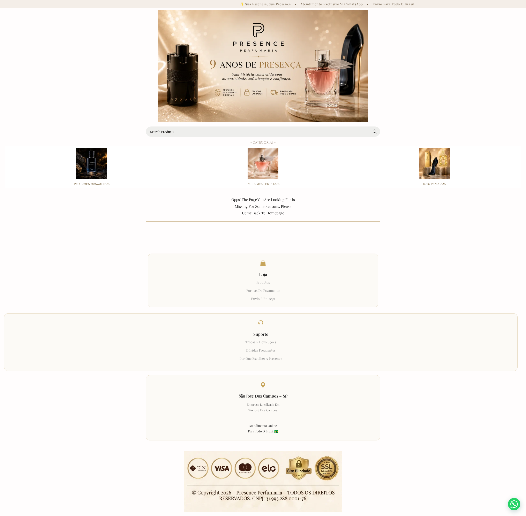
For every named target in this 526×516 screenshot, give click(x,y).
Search (375, 131)
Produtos (263, 282)
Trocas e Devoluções (260, 342)
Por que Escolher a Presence (261, 358)
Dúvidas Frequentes (261, 350)
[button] (514, 504)
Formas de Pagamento (263, 290)
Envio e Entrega (263, 298)
